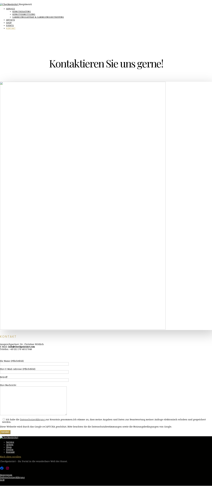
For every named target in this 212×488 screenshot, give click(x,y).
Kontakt (11, 28)
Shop (9, 22)
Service (10, 8)
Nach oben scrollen (10, 456)
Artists (10, 20)
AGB (2, 480)
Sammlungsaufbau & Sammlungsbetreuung (38, 17)
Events (10, 25)
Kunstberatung (21, 12)
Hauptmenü (25, 4)
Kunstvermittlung (23, 14)
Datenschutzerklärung (32, 419)
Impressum (6, 475)
